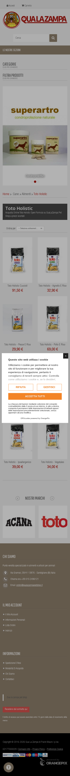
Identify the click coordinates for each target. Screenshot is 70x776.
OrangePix (45, 418)
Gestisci (49, 387)
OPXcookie (25, 418)
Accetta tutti (35, 396)
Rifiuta (21, 387)
